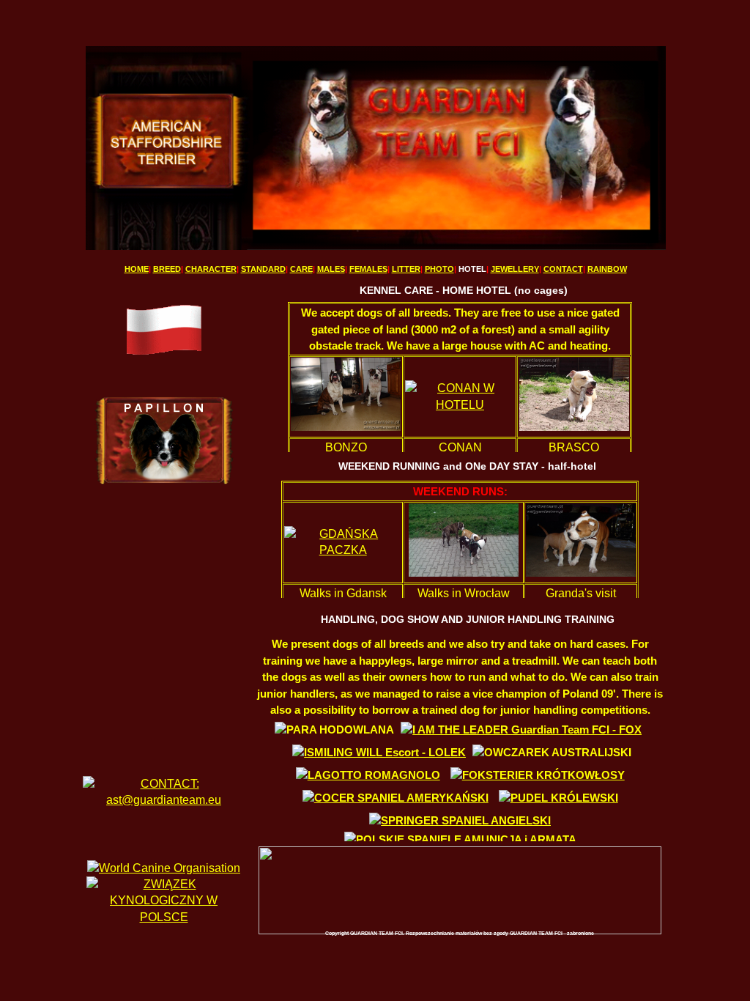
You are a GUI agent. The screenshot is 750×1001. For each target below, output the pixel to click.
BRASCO (574, 447)
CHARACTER (211, 269)
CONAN (460, 447)
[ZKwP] (164, 917)
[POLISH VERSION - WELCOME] (164, 355)
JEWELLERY (515, 269)
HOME (137, 269)
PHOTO (439, 269)
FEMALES (368, 269)
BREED (167, 269)
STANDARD (263, 269)
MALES (331, 269)
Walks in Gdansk (343, 593)
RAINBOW (607, 269)
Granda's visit (581, 593)
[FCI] (163, 868)
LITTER (406, 269)
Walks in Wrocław (463, 593)
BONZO (346, 447)
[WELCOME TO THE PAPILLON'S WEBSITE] (164, 480)
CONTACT (563, 269)
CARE (301, 269)
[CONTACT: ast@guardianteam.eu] (164, 800)
